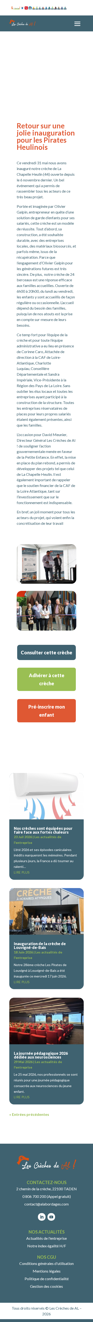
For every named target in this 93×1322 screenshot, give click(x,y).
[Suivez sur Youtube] (51, 1217)
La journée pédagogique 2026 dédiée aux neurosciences (41, 1055)
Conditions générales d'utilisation (46, 1263)
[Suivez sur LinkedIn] (42, 1217)
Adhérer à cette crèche (46, 679)
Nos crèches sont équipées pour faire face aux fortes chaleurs (43, 830)
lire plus (22, 872)
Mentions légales (47, 1271)
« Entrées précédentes (29, 1114)
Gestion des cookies (46, 1286)
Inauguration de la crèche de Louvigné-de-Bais (40, 945)
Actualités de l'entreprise (46, 1238)
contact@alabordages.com (46, 1204)
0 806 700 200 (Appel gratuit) (46, 1196)
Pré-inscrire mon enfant (46, 711)
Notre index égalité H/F (46, 1246)
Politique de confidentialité (47, 1278)
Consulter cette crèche (46, 652)
